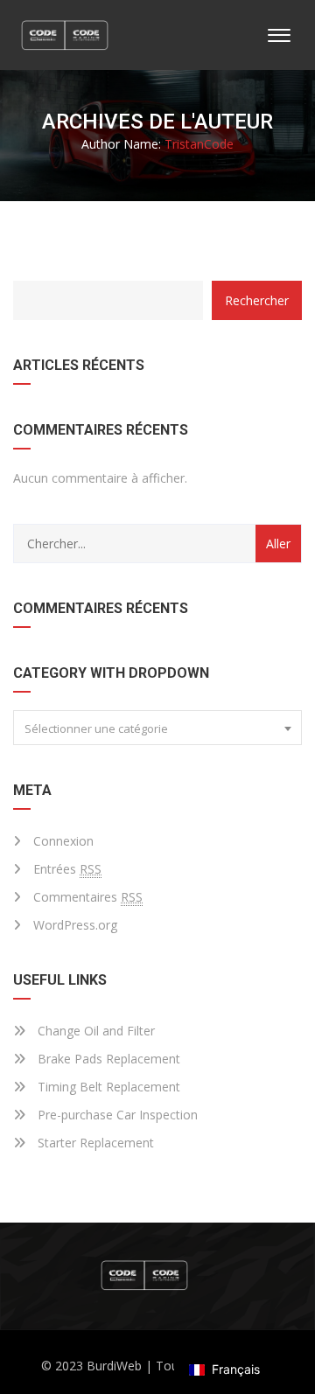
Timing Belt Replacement (107, 1086)
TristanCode (199, 144)
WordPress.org (75, 925)
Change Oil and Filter (94, 1030)
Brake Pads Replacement (107, 1058)
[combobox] (157, 727)
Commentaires (88, 897)
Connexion (63, 841)
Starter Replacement (94, 1142)
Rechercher (257, 300)
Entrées (67, 869)
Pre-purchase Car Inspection (116, 1114)
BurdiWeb (114, 1365)
